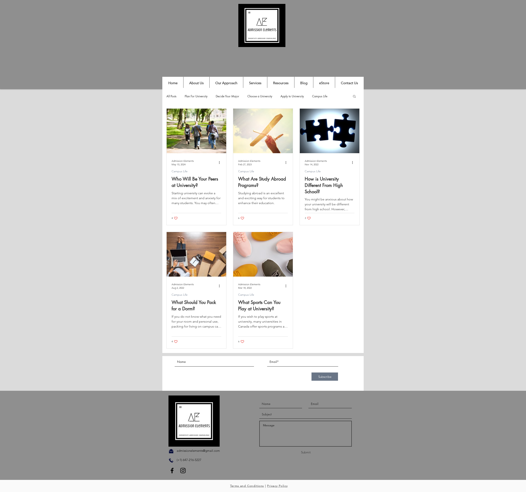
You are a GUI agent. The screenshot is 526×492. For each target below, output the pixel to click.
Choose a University (259, 96)
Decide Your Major (227, 96)
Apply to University (292, 96)
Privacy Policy (277, 486)
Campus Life (319, 96)
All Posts (171, 96)
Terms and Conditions (247, 486)
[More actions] (220, 162)
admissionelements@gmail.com (198, 451)
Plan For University (196, 96)
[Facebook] (172, 470)
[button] (354, 96)
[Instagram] (183, 470)
